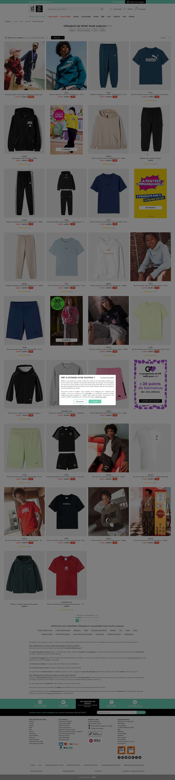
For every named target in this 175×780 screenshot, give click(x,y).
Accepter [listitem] (95, 401)
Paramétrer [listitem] (80, 401)
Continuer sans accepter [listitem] (107, 377)
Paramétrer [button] (89, 393)
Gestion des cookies (100, 397)
